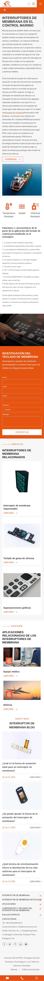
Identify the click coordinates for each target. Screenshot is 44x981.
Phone (4, 396)
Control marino (31, 10)
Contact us (22, 432)
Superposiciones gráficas (17, 608)
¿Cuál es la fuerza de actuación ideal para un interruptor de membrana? (19, 767)
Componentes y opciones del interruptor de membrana (17, 909)
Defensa (7, 705)
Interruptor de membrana (14, 113)
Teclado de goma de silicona (18, 558)
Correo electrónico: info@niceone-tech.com (19, 927)
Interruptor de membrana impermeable (16, 507)
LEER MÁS (8, 513)
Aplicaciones (18, 10)
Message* (5, 414)
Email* (4, 386)
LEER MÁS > (36, 777)
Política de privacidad (30, 970)
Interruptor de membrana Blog (22, 725)
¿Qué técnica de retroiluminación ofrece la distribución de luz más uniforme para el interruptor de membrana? (20, 869)
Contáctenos (11, 159)
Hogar (8, 10)
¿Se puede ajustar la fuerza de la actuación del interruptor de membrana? (19, 817)
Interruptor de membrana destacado (21, 900)
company (5, 405)
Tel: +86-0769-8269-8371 (12, 923)
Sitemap (13, 970)
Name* (4, 377)
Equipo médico (11, 671)
